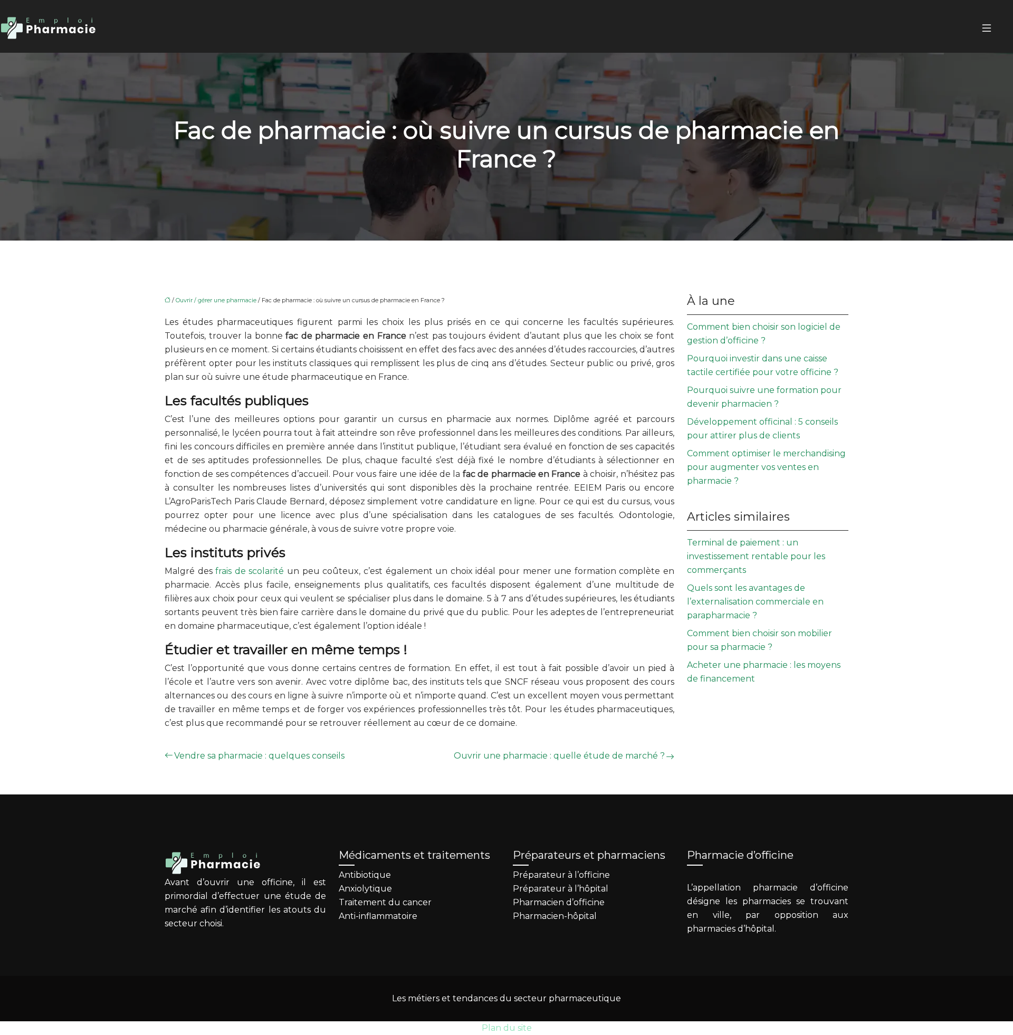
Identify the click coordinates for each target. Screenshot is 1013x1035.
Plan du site (507, 1028)
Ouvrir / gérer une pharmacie (216, 300)
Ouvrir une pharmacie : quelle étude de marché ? (559, 756)
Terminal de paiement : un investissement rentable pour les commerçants (756, 556)
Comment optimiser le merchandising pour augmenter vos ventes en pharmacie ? (766, 467)
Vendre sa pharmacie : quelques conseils (259, 756)
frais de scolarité (249, 571)
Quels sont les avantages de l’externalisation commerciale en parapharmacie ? (755, 601)
